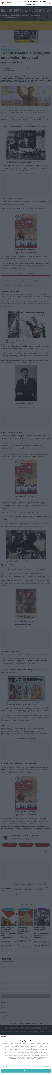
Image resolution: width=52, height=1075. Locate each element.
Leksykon (35, 1)
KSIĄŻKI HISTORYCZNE (32, 4)
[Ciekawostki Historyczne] (8, 3)
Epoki (25, 1)
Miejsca (30, 1)
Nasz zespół (43, 1)
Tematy (20, 1)
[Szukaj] (50, 3)
